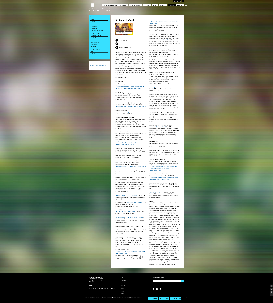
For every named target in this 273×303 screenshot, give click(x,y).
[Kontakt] (177, 1)
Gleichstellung (94, 40)
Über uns (171, 5)
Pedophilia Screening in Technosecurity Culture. (130, 217)
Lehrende (94, 24)
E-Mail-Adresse (156, 278)
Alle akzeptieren (176, 298)
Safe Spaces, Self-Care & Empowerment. (162, 87)
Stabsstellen (94, 26)
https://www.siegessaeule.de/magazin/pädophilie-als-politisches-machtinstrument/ (165, 178)
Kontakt (122, 291)
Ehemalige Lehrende (96, 35)
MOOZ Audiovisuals (135, 5)
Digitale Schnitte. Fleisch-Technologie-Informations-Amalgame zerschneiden (131, 252)
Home (90, 13)
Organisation (93, 37)
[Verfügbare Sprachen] (174, 1)
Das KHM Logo (94, 39)
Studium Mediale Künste (110, 5)
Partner (92, 51)
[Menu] (186, 5)
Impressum (123, 293)
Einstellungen (153, 298)
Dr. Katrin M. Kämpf (101, 13)
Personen (94, 13)
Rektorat (93, 23)
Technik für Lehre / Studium (97, 30)
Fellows (93, 32)
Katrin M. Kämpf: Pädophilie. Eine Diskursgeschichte (99, 66)
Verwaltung (94, 28)
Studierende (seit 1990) (96, 33)
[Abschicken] (182, 281)
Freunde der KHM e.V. (95, 49)
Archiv (155, 5)
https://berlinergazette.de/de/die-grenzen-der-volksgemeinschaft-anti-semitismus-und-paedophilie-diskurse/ (164, 168)
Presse (122, 290)
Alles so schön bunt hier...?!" (158, 127)
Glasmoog (147, 5)
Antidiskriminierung (95, 42)
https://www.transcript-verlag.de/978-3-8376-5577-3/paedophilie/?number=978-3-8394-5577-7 (130, 87)
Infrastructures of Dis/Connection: (160, 40)
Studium (122, 278)
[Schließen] (186, 297)
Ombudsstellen (94, 44)
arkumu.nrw (93, 48)
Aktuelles (180, 5)
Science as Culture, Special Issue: (126, 112)
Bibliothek (163, 5)
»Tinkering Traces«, (156, 192)
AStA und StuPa (94, 46)
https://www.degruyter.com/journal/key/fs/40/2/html (131, 106)
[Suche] (180, 1)
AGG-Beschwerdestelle (95, 55)
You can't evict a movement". (136, 202)
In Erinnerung (93, 53)
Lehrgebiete (123, 5)
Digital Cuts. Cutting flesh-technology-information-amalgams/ (165, 22)
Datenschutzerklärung (125, 294)
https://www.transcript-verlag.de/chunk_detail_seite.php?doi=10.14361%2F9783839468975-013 (126, 142)
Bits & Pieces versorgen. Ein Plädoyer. (127, 195)
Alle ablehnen (164, 298)
